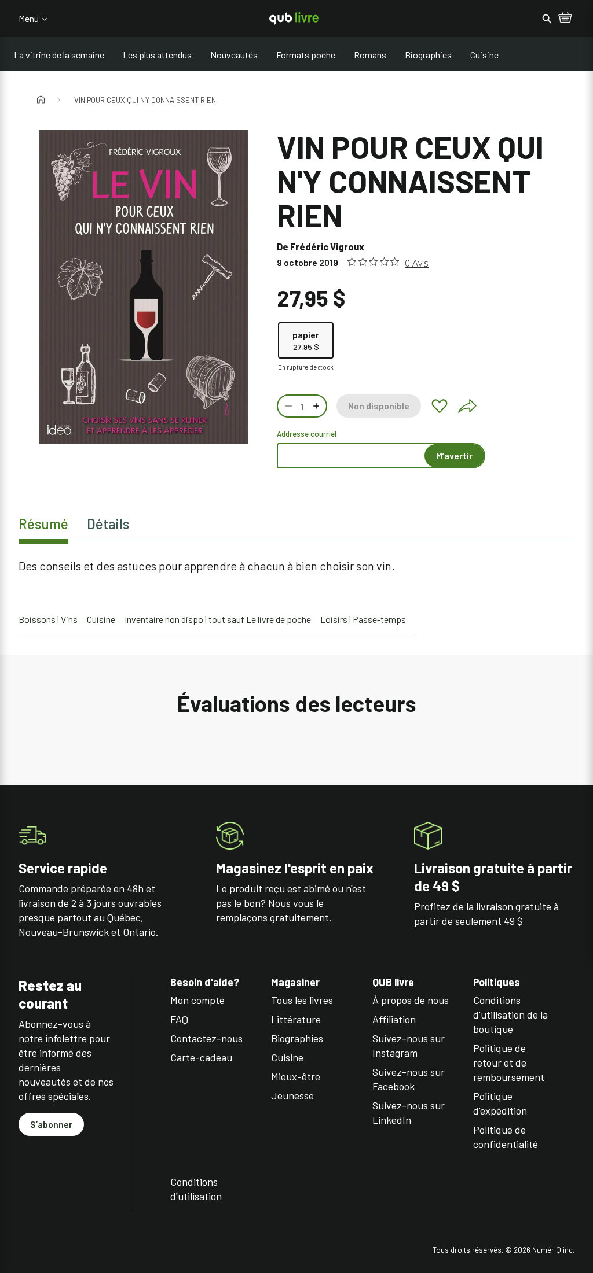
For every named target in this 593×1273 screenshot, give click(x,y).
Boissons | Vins (48, 619)
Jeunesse (292, 1095)
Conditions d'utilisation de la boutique (510, 1014)
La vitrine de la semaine (59, 54)
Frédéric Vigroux (327, 246)
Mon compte (197, 1000)
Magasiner (295, 982)
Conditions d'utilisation (196, 1188)
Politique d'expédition (500, 1103)
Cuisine (484, 54)
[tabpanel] (296, 566)
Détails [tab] (108, 523)
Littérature (296, 1019)
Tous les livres (302, 1000)
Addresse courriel (306, 433)
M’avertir (454, 455)
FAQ (179, 1019)
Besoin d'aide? (204, 982)
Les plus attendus (157, 54)
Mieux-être (295, 1076)
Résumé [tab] (43, 523)
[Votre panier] (565, 18)
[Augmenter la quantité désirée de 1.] (317, 406)
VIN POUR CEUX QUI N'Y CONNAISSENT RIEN (145, 100)
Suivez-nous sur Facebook (408, 1079)
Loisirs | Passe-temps (363, 619)
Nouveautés (234, 54)
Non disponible (378, 405)
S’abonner (51, 1124)
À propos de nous (410, 1000)
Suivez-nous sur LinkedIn (408, 1112)
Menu (29, 18)
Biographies (428, 54)
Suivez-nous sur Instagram (408, 1045)
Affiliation (394, 1019)
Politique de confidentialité (505, 1136)
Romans (370, 54)
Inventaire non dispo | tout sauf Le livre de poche (218, 619)
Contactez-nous (206, 1038)
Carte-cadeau (201, 1057)
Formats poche (305, 54)
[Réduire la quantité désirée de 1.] (287, 406)
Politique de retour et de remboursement (508, 1062)
